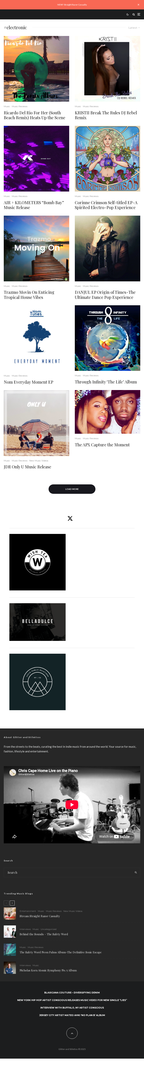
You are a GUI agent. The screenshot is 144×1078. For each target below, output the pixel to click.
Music (7, 106)
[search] (135, 872)
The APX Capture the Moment (102, 444)
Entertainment (28, 911)
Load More (72, 489)
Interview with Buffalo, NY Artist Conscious (72, 1007)
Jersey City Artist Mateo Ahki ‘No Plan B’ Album (72, 1015)
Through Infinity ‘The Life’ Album (106, 381)
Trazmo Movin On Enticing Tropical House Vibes (29, 295)
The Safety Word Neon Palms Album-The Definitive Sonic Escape (61, 952)
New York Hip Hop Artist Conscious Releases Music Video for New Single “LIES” (72, 1000)
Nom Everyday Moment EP (28, 381)
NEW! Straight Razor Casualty (72, 4)
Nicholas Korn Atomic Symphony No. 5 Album (48, 970)
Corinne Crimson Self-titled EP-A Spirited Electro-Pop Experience (106, 205)
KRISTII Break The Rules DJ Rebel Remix (106, 115)
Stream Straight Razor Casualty (40, 916)
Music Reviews (19, 106)
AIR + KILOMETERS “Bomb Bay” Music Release (34, 205)
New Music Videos (38, 460)
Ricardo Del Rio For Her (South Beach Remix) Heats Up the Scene (34, 115)
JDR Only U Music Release (27, 466)
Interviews (25, 929)
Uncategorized (48, 929)
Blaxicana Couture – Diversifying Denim (72, 992)
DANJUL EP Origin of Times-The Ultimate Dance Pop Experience (105, 295)
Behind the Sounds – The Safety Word (44, 934)
